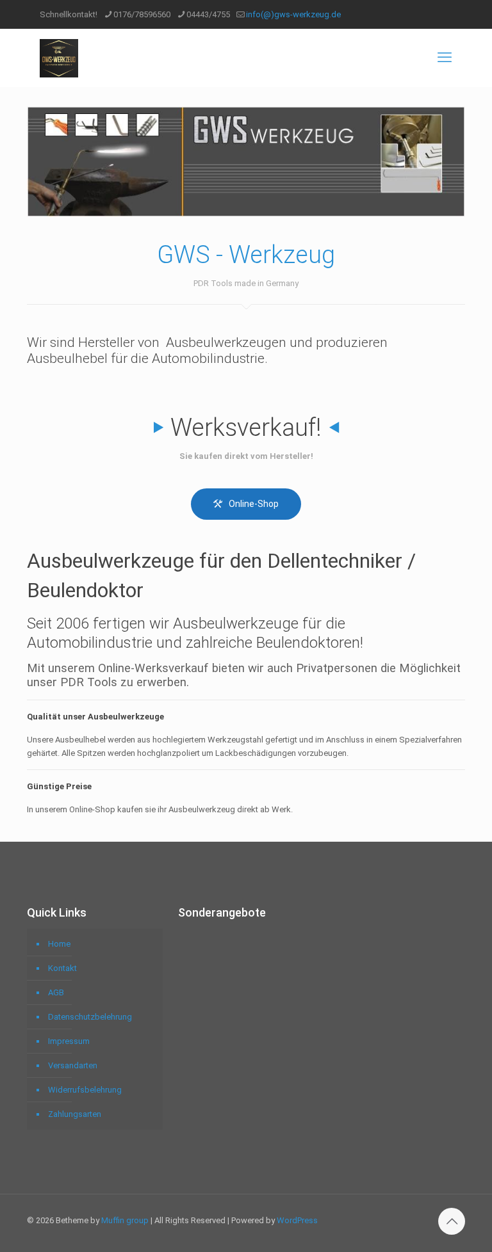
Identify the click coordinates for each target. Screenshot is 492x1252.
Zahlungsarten (74, 1114)
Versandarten (72, 1065)
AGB (56, 992)
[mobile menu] (444, 57)
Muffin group (125, 1220)
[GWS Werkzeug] (59, 57)
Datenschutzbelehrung (90, 1017)
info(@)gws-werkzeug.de (293, 14)
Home (59, 944)
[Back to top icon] (451, 1221)
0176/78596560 (141, 14)
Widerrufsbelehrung (85, 1090)
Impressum (69, 1041)
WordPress (297, 1220)
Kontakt (62, 968)
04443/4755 (208, 14)
